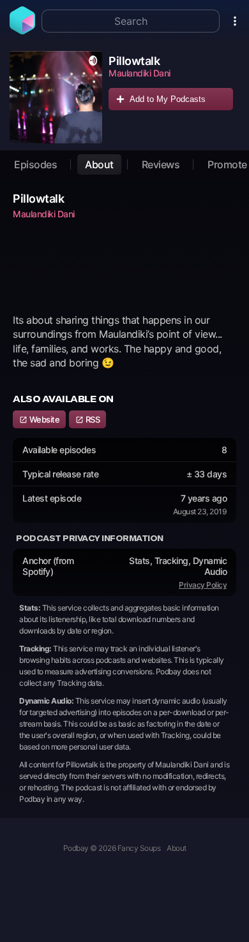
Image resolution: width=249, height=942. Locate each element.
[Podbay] (22, 30)
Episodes (35, 164)
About (99, 164)
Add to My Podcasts (168, 99)
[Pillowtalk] (56, 97)
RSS (92, 419)
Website (43, 419)
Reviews (161, 164)
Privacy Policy (203, 585)
